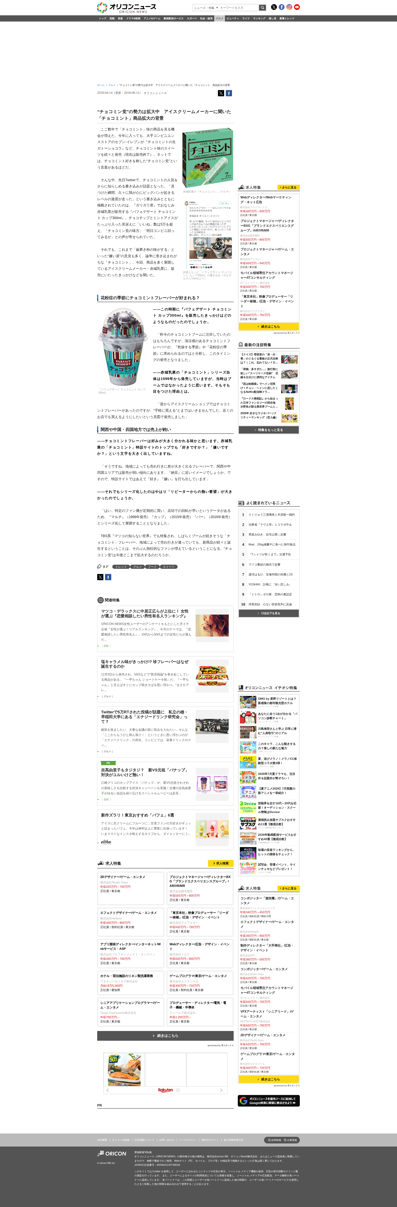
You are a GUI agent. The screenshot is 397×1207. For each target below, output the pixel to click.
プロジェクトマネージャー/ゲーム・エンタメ (267, 251)
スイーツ (169, 566)
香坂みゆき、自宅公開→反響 (267, 534)
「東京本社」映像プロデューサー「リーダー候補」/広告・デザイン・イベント (267, 301)
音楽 (120, 18)
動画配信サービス (174, 18)
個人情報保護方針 (234, 1139)
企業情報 (292, 1140)
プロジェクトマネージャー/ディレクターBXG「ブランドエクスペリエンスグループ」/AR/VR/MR (267, 225)
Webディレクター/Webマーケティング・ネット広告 (265, 199)
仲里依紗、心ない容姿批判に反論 (270, 604)
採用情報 (276, 1140)
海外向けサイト (210, 1139)
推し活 (272, 18)
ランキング (259, 18)
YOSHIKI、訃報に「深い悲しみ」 (270, 584)
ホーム (101, 85)
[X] (274, 7)
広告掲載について (144, 1139)
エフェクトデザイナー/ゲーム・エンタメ (267, 924)
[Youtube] (297, 7)
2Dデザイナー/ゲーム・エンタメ (263, 1035)
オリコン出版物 (120, 1139)
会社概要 (102, 1139)
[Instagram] (289, 7)
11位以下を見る (270, 613)
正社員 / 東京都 (122, 884)
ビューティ (233, 18)
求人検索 (222, 863)
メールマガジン (187, 1139)
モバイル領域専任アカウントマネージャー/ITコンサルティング (266, 275)
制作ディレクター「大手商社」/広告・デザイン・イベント (267, 948)
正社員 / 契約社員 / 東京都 (128, 920)
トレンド (121, 566)
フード (152, 566)
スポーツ (192, 18)
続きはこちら (167, 1036)
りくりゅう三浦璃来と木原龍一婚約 (272, 514)
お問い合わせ (166, 1139)
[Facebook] (282, 7)
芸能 (112, 18)
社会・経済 (206, 18)
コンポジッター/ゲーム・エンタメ (264, 969)
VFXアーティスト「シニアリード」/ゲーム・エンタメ (267, 1014)
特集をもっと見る (270, 430)
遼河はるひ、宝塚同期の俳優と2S (271, 574)
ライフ (246, 18)
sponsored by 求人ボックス (221, 1045)
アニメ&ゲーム (152, 18)
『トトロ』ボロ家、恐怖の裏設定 (270, 594)
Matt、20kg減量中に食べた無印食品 (272, 544)
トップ (102, 18)
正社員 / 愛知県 (126, 983)
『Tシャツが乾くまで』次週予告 (270, 554)
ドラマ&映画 (133, 18)
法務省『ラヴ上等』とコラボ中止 (270, 524)
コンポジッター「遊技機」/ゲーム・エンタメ (267, 900)
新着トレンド (287, 18)
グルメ (219, 18)
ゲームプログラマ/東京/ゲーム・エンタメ (267, 1056)
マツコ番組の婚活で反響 (264, 564)
